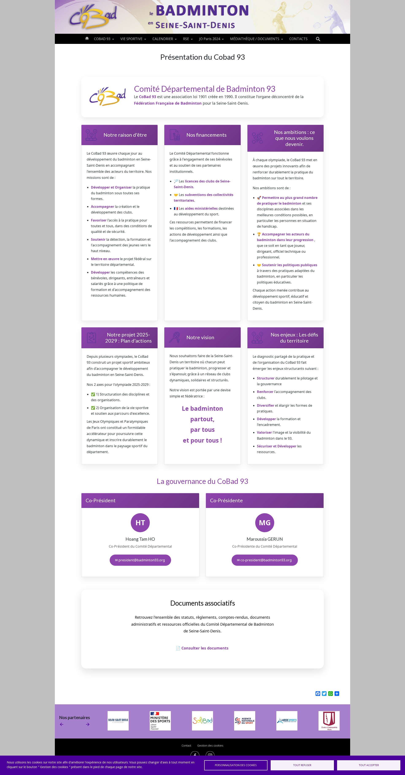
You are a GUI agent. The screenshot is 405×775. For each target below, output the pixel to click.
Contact (186, 745)
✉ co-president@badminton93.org (265, 560)
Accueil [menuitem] (87, 38)
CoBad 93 (147, 96)
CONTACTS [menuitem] (298, 38)
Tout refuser (302, 765)
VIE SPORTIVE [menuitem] (128, 40)
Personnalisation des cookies (236, 765)
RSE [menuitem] (183, 40)
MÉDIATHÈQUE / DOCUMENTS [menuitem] (252, 40)
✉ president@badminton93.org (140, 560)
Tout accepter (369, 765)
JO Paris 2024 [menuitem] (207, 40)
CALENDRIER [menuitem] (160, 40)
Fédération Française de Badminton (168, 103)
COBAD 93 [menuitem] (99, 40)
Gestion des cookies (210, 745)
